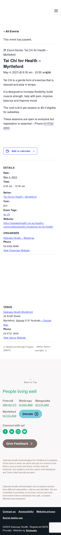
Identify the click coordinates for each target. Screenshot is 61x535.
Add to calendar (21, 151)
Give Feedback (17, 443)
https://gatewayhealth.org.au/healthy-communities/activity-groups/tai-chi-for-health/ (28, 224)
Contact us (9, 511)
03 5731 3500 (9, 416)
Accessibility (26, 511)
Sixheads (31, 530)
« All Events (11, 31)
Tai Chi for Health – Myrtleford (19, 196)
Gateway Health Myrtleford (18, 312)
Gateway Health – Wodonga (18, 238)
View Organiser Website (16, 250)
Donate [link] (28, 414)
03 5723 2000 (42, 405)
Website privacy (45, 511)
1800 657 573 (9, 405)
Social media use (13, 517)
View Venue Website (14, 337)
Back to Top (30, 382)
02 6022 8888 (26, 405)
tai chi (6, 214)
